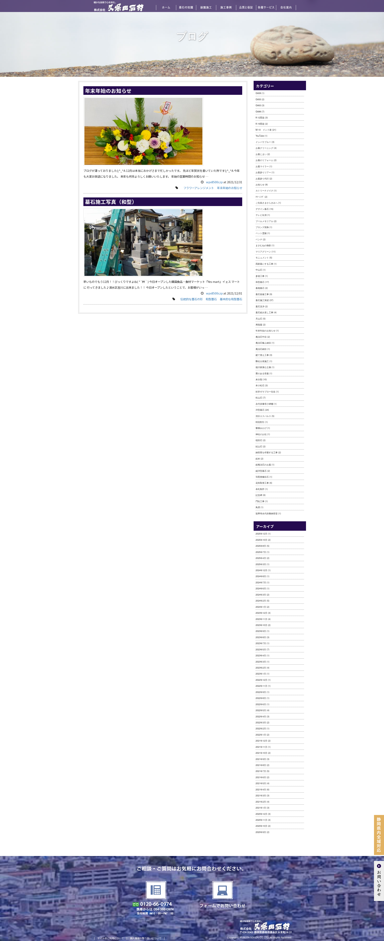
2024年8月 (261, 576)
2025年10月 (261, 539)
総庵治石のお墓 (263, 464)
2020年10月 (261, 825)
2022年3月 (261, 722)
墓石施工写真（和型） (111, 201)
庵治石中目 (261, 336)
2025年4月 (261, 558)
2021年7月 (261, 771)
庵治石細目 (261, 348)
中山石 (259, 269)
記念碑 (259, 495)
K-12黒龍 (260, 117)
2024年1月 (261, 606)
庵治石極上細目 (263, 342)
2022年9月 (261, 692)
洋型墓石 (260, 409)
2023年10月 (261, 625)
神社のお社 (261, 434)
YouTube (260, 135)
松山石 (259, 397)
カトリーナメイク (264, 190)
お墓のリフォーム (264, 160)
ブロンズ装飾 (262, 227)
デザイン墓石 (262, 208)
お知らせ (260, 184)
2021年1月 (261, 807)
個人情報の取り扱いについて (145, 938)
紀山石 (259, 446)
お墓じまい (261, 154)
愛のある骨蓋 (262, 373)
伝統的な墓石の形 (191, 299)
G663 (258, 105)
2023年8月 (261, 637)
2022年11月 (261, 685)
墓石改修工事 (262, 294)
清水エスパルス (263, 415)
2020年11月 (261, 819)
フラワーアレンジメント (198, 188)
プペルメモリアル (264, 221)
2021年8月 (261, 765)
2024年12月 (261, 570)
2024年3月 (261, 594)
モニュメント (262, 257)
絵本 (258, 458)
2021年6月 (261, 777)
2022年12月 (261, 679)
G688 (258, 111)
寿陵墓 (259, 324)
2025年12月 (261, 533)
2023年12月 (261, 612)
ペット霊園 (261, 233)
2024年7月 (261, 582)
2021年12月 (261, 740)
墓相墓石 (260, 287)
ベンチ (259, 239)
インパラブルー (263, 141)
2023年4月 (261, 655)
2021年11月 (261, 746)
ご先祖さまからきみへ (267, 202)
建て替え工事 (262, 354)
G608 (258, 93)
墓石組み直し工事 (264, 312)
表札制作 (260, 489)
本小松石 (260, 385)
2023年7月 (261, 643)
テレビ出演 (261, 214)
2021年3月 (261, 795)
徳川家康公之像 (263, 367)
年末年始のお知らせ (108, 90)
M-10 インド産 (264, 129)
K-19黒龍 (260, 123)
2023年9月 (261, 631)
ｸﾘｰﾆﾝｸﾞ (260, 196)
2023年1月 (261, 673)
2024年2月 (261, 600)
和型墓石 (211, 299)
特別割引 (260, 421)
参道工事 (260, 275)
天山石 (259, 318)
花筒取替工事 (262, 482)
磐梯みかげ (261, 427)
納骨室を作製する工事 (267, 452)
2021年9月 (261, 759)
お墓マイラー (262, 166)
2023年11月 (261, 619)
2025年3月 (261, 564)
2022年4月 (261, 716)
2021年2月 (261, 801)
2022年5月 (261, 710)
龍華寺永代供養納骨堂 (267, 513)
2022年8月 (261, 698)
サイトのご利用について (110, 938)
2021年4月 (261, 789)
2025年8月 (261, 545)
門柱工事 (260, 501)
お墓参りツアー (263, 172)
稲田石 (259, 440)
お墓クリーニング (264, 147)
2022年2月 (261, 728)
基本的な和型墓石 (231, 299)
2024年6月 (261, 588)
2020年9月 (261, 832)
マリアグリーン (263, 251)
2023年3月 (261, 661)
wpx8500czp (214, 182)
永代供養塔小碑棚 (264, 403)
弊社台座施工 (262, 361)
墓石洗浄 (260, 306)
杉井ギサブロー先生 (265, 391)
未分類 (259, 379)
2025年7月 (261, 552)
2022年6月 (261, 704)
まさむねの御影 (263, 245)
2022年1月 (261, 734)
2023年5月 (261, 649)
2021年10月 (261, 752)
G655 (258, 99)
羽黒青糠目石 (262, 476)
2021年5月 (261, 783)
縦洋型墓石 (261, 470)
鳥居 (258, 507)
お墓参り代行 (262, 178)
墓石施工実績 (262, 300)
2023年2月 (261, 667)
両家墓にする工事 (264, 263)
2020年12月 (261, 813)
